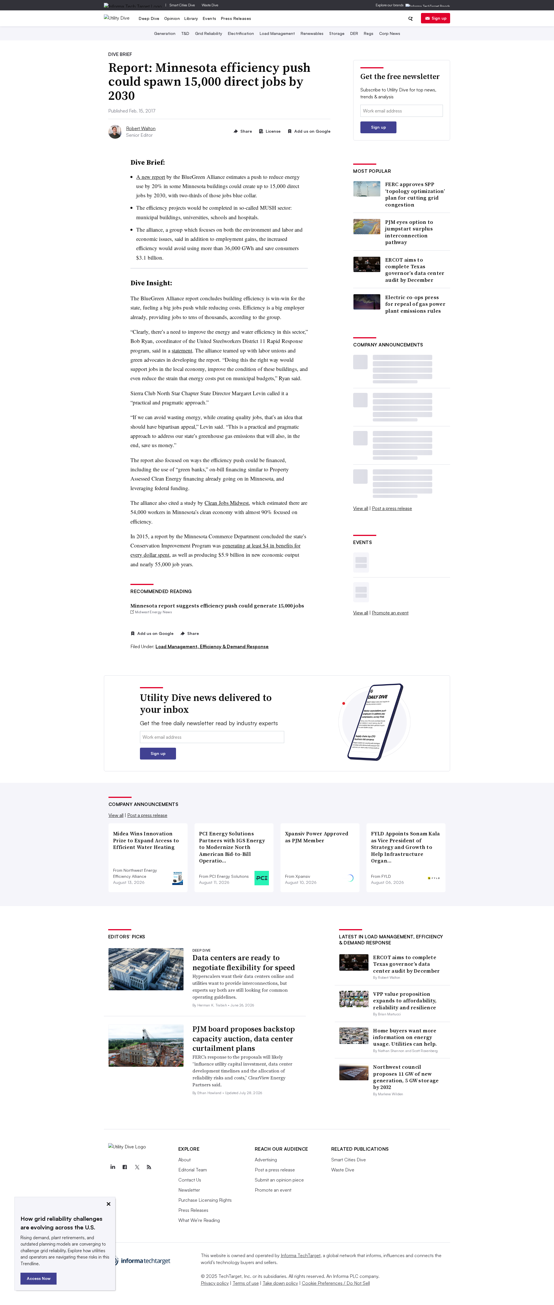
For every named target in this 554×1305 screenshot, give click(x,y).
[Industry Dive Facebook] (125, 1167)
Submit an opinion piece (279, 1180)
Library (191, 18)
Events (209, 18)
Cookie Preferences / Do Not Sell (336, 1283)
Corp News (389, 33)
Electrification (241, 33)
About (184, 1159)
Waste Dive (210, 5)
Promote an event (390, 613)
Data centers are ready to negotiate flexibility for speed (243, 962)
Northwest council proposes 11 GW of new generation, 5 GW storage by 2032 (406, 1077)
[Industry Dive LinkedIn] (113, 1167)
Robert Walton (141, 128)
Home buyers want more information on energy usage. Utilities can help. (405, 1037)
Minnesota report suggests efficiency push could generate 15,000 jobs (217, 605)
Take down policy (280, 1283)
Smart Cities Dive (182, 5)
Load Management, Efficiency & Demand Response (212, 646)
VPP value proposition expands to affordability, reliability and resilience (405, 1000)
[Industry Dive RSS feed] (149, 1167)
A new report (150, 176)
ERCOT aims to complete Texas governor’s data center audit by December (415, 270)
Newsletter (189, 1190)
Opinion (172, 18)
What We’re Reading (199, 1220)
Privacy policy (215, 1283)
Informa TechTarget (301, 1255)
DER (354, 33)
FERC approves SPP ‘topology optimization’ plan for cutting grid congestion (415, 194)
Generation (164, 33)
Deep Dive (149, 18)
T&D (185, 33)
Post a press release (392, 508)
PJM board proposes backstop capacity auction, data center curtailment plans (243, 1039)
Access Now (38, 1278)
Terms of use (246, 1283)
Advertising (266, 1159)
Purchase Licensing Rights (205, 1200)
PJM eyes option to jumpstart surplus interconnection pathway (409, 232)
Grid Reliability (208, 33)
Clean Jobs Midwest (227, 502)
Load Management (277, 33)
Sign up (439, 18)
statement (182, 350)
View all (360, 508)
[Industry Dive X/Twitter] (137, 1167)
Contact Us (189, 1180)
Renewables (312, 33)
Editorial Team (192, 1170)
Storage (337, 33)
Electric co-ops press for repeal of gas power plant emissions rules (415, 304)
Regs (368, 33)
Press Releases (236, 18)
